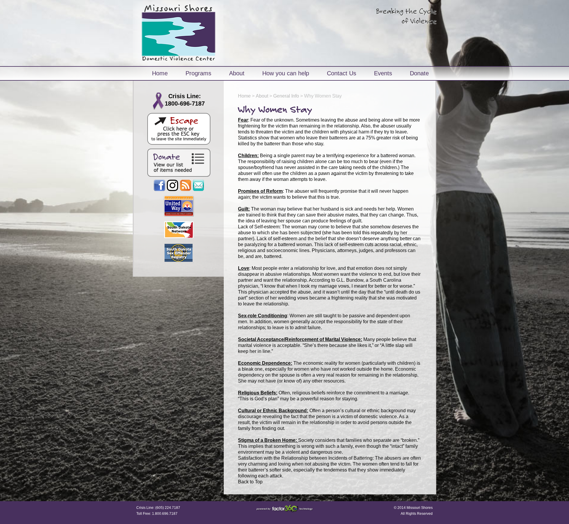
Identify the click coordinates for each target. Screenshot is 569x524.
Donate (419, 73)
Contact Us (341, 73)
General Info (286, 95)
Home (160, 73)
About (236, 73)
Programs (198, 73)
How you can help (285, 73)
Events (383, 73)
